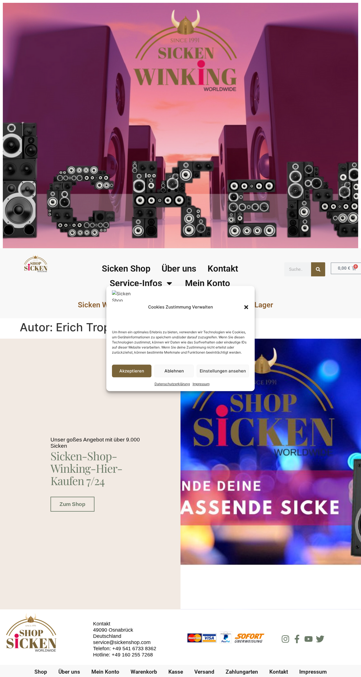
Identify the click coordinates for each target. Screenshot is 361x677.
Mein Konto (207, 283)
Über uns (179, 268)
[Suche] (318, 269)
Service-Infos (136, 283)
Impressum (201, 384)
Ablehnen (174, 371)
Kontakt (223, 268)
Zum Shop (72, 504)
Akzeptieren (131, 371)
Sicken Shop (126, 268)
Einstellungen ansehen (223, 371)
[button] (246, 307)
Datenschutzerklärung (172, 384)
